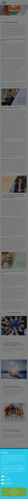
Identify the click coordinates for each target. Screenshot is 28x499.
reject (14, 488)
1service (7, 477)
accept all (14, 495)
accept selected (14, 492)
